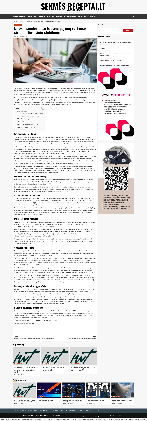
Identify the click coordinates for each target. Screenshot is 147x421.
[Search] (133, 16)
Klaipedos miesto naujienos (49, 419)
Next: (82, 337)
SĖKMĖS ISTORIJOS (44, 16)
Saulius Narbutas (71, 419)
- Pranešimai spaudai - (109, 419)
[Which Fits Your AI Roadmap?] (49, 390)
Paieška (101, 25)
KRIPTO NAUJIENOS (57, 16)
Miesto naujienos (61, 419)
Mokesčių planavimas (24, 121)
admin (16, 36)
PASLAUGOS (93, 16)
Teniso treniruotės (98, 419)
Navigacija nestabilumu (24, 111)
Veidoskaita (90, 419)
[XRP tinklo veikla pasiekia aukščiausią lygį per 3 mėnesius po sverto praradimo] (73, 390)
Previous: (34, 337)
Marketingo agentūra (11, 419)
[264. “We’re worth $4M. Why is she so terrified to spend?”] (83, 356)
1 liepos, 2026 (50, 372)
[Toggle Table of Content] (42, 108)
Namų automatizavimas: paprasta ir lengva (111, 60)
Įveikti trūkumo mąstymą (25, 119)
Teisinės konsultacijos (23, 419)
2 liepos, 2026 (70, 403)
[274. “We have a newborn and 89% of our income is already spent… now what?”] (26, 356)
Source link (17, 330)
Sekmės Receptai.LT (73, 6)
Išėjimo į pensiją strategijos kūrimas (28, 124)
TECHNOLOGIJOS (83, 16)
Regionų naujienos (129, 419)
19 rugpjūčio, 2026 (22, 374)
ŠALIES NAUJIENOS (32, 16)
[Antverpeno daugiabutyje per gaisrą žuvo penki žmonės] (122, 390)
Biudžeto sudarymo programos (27, 127)
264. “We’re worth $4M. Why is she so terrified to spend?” (83, 369)
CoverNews (113, 415)
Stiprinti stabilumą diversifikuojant (31, 116)
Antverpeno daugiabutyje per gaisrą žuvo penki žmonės (114, 65)
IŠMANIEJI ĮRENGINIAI (70, 16)
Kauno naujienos (119, 419)
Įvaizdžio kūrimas (81, 419)
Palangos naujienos (140, 419)
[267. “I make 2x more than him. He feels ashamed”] (55, 356)
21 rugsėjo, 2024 (23, 36)
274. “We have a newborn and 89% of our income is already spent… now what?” (26, 370)
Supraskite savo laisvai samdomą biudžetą (33, 113)
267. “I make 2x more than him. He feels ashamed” (53, 369)
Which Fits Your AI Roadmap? (107, 49)
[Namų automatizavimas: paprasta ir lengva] (98, 390)
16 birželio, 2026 (79, 372)
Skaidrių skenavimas (35, 419)
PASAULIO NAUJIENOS (19, 16)
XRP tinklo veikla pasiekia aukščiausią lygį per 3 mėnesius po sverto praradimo (115, 54)
